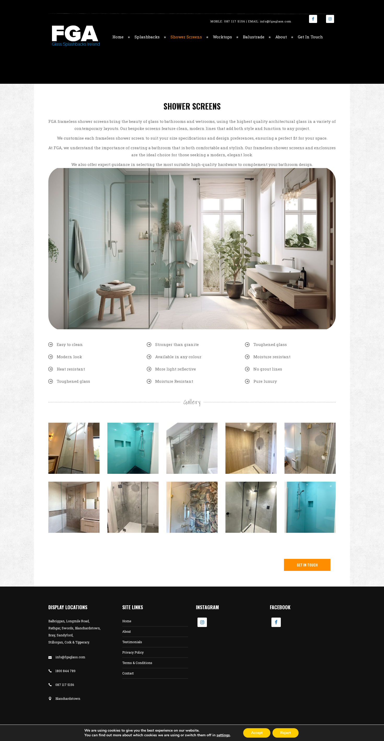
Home (126, 621)
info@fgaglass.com (275, 21)
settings (223, 735)
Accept (257, 732)
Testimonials (132, 642)
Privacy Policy (133, 652)
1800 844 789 (65, 671)
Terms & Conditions (137, 663)
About (126, 631)
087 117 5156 (234, 21)
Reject (285, 732)
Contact (128, 673)
